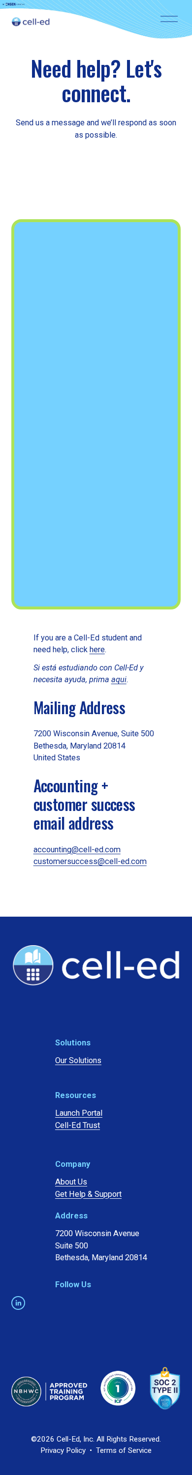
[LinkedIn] (18, 1303)
